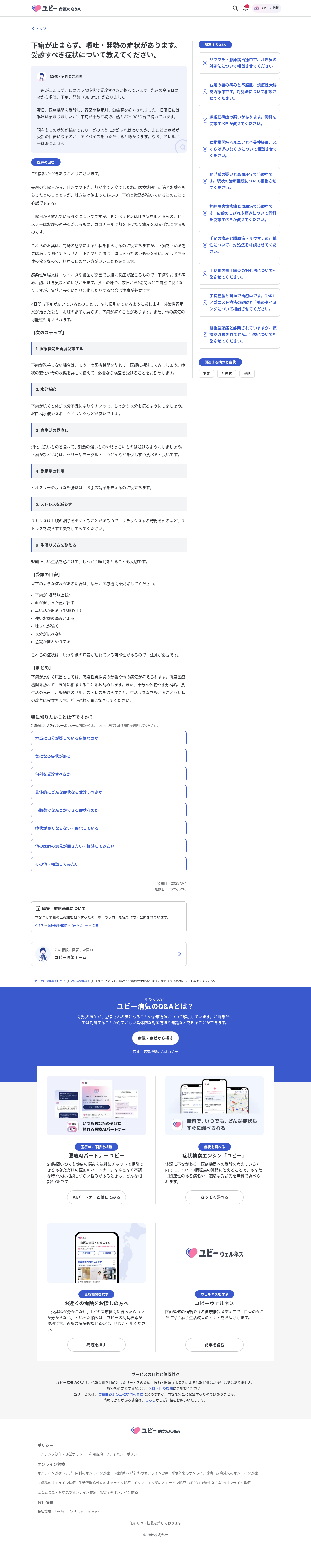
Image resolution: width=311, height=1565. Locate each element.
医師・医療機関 (160, 1388)
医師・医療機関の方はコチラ (155, 1052)
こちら (150, 1400)
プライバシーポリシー (61, 726)
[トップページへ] (155, 1434)
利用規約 (37, 726)
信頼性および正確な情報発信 (120, 1394)
